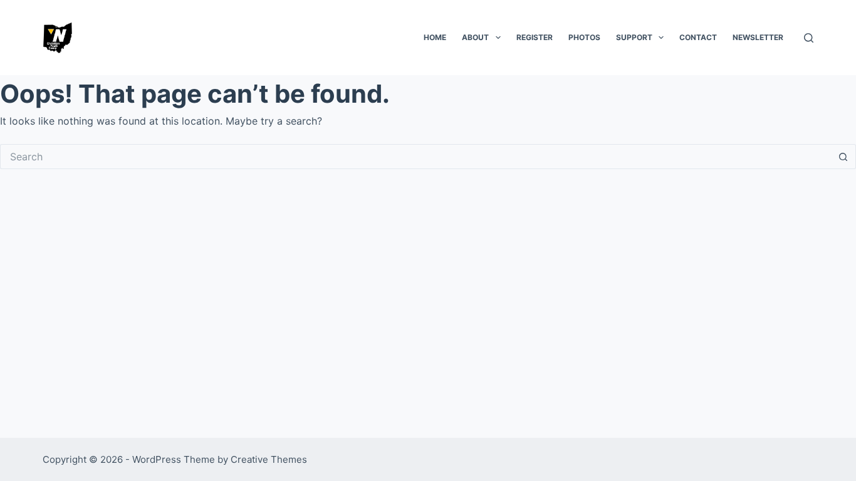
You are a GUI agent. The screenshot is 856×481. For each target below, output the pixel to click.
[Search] (808, 38)
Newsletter (758, 37)
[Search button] (843, 156)
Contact (698, 37)
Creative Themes (269, 459)
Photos (584, 37)
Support (634, 37)
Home (435, 37)
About (475, 37)
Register (534, 37)
